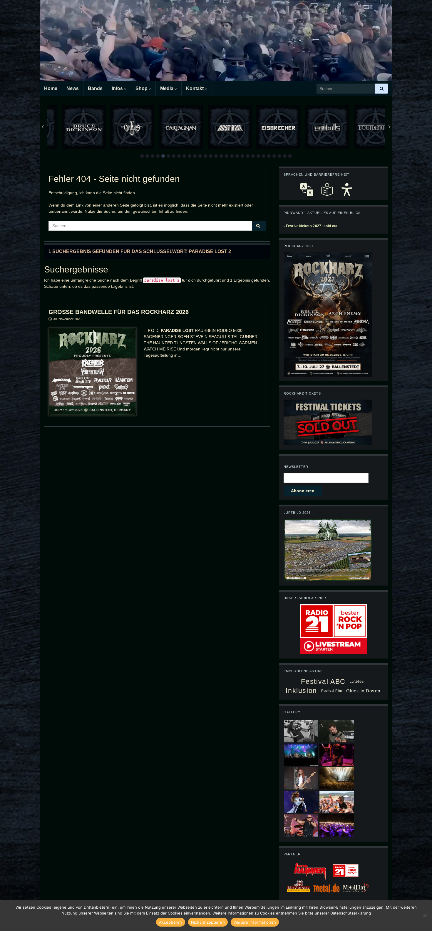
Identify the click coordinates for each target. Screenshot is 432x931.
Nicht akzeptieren (208, 922)
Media (167, 88)
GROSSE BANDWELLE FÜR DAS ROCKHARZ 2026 (118, 312)
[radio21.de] (333, 621)
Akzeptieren (170, 922)
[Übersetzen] (306, 189)
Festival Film (331, 690)
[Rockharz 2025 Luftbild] (328, 549)
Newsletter (296, 466)
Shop (142, 88)
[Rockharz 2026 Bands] (328, 314)
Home (50, 88)
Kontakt (195, 88)
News (72, 88)
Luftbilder (357, 681)
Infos (118, 88)
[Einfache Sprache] (326, 189)
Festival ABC (323, 681)
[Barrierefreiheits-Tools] (346, 189)
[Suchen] (381, 89)
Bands (95, 88)
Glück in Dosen (363, 690)
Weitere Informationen (255, 922)
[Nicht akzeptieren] (425, 915)
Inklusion (301, 690)
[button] (142, 156)
